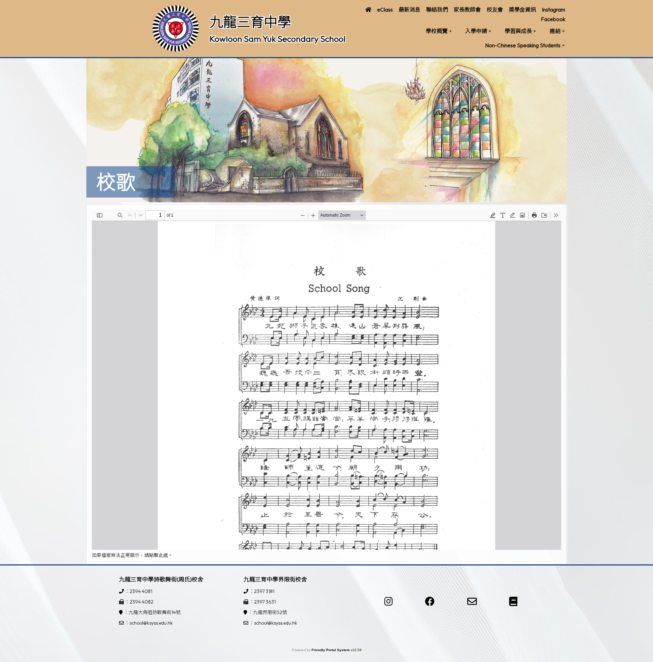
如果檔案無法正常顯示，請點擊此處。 (132, 555)
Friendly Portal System (331, 650)
